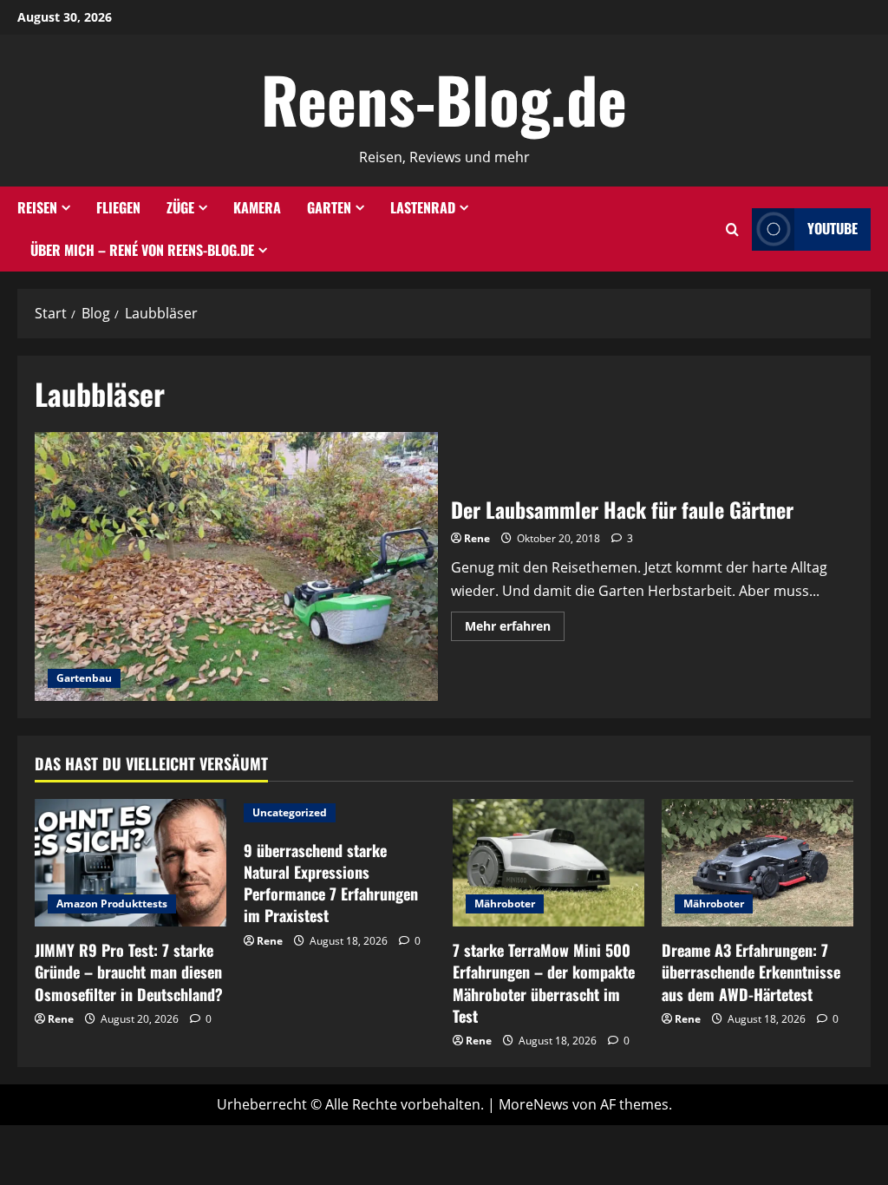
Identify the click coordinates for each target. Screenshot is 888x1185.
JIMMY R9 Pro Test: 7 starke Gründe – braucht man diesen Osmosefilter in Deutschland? (129, 972)
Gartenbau (84, 678)
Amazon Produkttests (111, 903)
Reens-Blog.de (444, 98)
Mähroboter (504, 903)
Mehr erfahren (515, 629)
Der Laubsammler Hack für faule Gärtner (236, 566)
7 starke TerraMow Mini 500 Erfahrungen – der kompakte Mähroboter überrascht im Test (544, 983)
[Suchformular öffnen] (732, 229)
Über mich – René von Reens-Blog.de (142, 249)
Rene (477, 538)
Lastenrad (422, 207)
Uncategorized (289, 812)
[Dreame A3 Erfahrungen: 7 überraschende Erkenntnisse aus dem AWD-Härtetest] (757, 862)
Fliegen (118, 207)
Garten (329, 207)
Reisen (37, 207)
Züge (180, 207)
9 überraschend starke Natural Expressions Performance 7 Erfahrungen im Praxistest (331, 883)
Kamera (257, 207)
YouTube (832, 229)
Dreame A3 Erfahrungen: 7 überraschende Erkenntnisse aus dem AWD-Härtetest (751, 972)
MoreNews (534, 1104)
